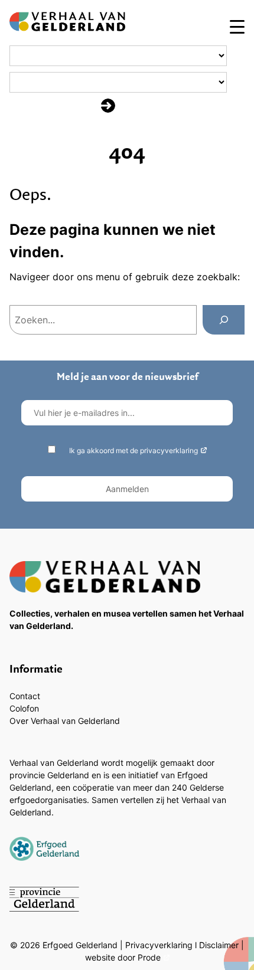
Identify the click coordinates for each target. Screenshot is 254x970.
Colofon (24, 708)
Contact (24, 696)
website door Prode (123, 957)
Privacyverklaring (159, 945)
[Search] (224, 319)
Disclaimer (219, 945)
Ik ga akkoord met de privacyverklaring (133, 450)
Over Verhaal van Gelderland (64, 721)
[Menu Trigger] (237, 26)
